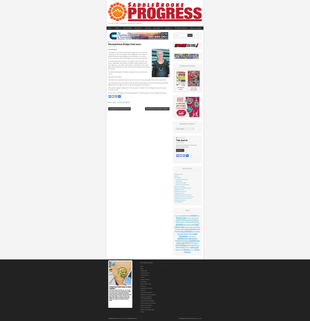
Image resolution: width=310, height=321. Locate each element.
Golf (197, 224)
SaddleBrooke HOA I (179, 189)
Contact (117, 28)
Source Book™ (157, 28)
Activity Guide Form (145, 273)
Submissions (137, 28)
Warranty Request (178, 201)
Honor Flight (189, 227)
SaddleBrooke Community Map (148, 294)
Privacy (142, 312)
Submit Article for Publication (147, 301)
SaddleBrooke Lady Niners (187, 238)
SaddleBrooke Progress (121, 318)
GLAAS (192, 225)
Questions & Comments (146, 305)
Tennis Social (192, 249)
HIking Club (179, 227)
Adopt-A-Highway (178, 215)
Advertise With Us (178, 174)
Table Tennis (179, 250)
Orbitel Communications (180, 200)
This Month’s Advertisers (181, 28)
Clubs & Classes (113, 41)
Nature (194, 231)
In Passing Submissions (146, 298)
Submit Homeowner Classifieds (148, 303)
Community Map (127, 28)
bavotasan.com (198, 318)
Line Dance (178, 229)
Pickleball (183, 236)
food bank (186, 225)
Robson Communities (195, 28)
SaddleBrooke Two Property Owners (183, 198)
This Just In (181, 140)
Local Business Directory (181, 179)
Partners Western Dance (185, 234)
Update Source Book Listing (182, 184)
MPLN (183, 231)
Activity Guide (179, 181)
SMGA (177, 245)
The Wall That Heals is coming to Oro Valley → (157, 108)
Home (109, 28)
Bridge (114, 102)
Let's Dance (196, 227)
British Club (181, 217)
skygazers (195, 243)
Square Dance (195, 245)
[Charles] (139, 35)
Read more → (180, 150)
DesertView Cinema (193, 222)
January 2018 (122, 41)
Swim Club (195, 247)
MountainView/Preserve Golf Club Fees (183, 196)
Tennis (186, 249)
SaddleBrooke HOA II (179, 193)
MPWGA (188, 231)
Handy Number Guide (181, 183)
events (179, 224)
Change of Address (145, 279)
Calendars (167, 28)
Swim (189, 247)
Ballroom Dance (186, 215)
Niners (198, 231)
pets (195, 233)
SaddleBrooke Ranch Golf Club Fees (183, 195)
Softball (183, 245)
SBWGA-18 (189, 243)
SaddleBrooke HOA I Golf (180, 191)
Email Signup (143, 281)
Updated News (181, 137)
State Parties (180, 247)
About (141, 268)
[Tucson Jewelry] (187, 107)
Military (183, 229)
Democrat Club (183, 222)
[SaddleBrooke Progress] (155, 11)
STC (186, 247)
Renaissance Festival (191, 236)
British (198, 215)
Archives (176, 176)
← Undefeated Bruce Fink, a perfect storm (119, 108)
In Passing (148, 28)
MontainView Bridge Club (124, 102)
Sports (189, 245)
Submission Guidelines (146, 297)
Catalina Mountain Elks (183, 220)
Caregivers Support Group (192, 218)
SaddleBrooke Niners (181, 241)
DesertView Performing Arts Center (182, 188)
